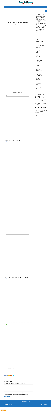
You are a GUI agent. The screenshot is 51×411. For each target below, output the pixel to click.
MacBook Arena (38, 66)
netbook (42, 104)
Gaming (37, 57)
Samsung (38, 111)
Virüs (36, 88)
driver (42, 97)
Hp (40, 103)
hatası (36, 103)
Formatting (43, 102)
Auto (36, 48)
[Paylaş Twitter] (13, 375)
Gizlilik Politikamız (6, 405)
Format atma (38, 102)
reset (43, 109)
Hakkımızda (26, 6)
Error (42, 99)
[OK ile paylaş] (9, 375)
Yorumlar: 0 (22, 24)
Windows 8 (38, 113)
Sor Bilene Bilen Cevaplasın (7, 404)
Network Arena (38, 69)
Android (41, 96)
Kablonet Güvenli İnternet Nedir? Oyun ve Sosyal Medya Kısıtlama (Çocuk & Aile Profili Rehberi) (41, 26)
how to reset (38, 103)
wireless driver (37, 114)
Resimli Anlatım (42, 110)
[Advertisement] (18, 16)
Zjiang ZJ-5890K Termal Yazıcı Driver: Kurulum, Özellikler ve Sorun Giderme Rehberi (41, 29)
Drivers (37, 55)
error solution (44, 99)
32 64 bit (38, 96)
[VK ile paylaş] (7, 375)
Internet (12, 24)
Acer (39, 96)
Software (37, 80)
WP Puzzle (45, 404)
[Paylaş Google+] (11, 375)
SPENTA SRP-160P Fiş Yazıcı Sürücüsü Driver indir (40, 32)
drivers (40, 99)
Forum (30, 6)
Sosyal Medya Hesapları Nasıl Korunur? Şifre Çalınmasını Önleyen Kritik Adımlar (41, 20)
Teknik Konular (38, 84)
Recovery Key (38, 107)
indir (41, 103)
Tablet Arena (38, 83)
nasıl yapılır (38, 104)
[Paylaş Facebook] (5, 375)
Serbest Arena (38, 79)
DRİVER (37, 52)
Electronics (37, 56)
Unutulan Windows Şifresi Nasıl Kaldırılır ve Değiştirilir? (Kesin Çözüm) (40, 17)
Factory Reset (37, 100)
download (38, 97)
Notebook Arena (38, 70)
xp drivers (40, 114)
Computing (10, 24)
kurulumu (44, 103)
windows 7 (37, 112)
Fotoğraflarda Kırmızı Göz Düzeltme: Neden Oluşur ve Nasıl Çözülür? (41, 39)
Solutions (37, 82)
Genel (37, 59)
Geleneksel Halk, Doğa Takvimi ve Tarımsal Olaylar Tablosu (41, 42)
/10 (35, 96)
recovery (42, 106)
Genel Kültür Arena (39, 60)
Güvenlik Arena (38, 61)
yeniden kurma (43, 114)
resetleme (37, 110)
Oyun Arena (37, 73)
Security (37, 78)
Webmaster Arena (38, 89)
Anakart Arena (38, 47)
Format (42, 100)
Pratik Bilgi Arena (38, 75)
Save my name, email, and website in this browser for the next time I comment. (16, 394)
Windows (41, 111)
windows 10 (42, 113)
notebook (37, 106)
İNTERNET (37, 64)
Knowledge (14, 24)
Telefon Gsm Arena (39, 85)
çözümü (36, 115)
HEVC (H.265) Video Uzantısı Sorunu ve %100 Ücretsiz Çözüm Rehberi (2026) (41, 23)
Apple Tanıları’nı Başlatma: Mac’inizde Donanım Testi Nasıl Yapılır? (40, 37)
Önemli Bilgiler (38, 71)
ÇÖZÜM (37, 51)
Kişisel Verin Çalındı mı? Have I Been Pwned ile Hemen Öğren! (41, 34)
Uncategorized (38, 87)
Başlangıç (21, 6)
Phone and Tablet (18, 24)
